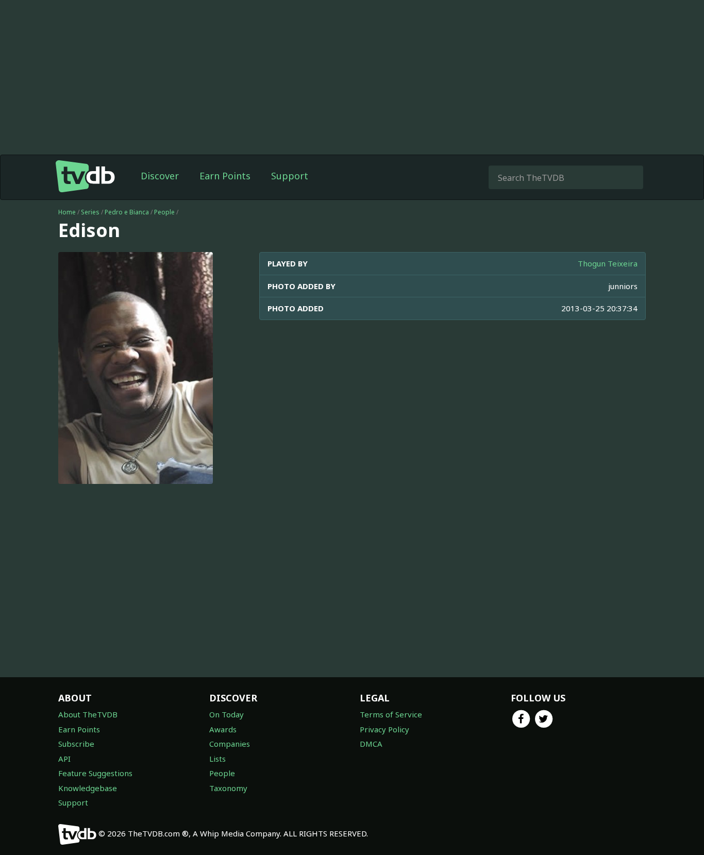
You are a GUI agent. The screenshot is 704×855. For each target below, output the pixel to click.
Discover (160, 176)
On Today (226, 714)
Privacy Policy (384, 729)
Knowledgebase (87, 788)
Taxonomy (228, 788)
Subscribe (76, 744)
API (64, 758)
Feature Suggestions (95, 773)
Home (67, 212)
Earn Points (224, 176)
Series (90, 212)
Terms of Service (391, 714)
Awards (223, 729)
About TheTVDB (88, 714)
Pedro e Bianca (127, 212)
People (164, 212)
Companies (229, 744)
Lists (217, 758)
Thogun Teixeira (608, 263)
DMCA (371, 744)
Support (289, 176)
